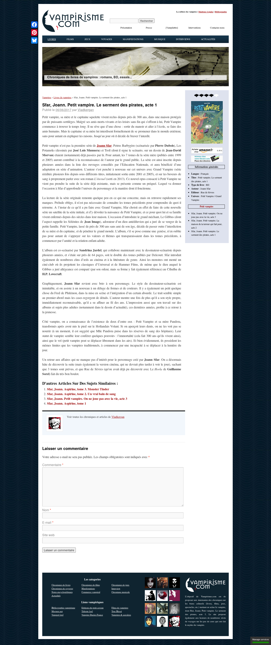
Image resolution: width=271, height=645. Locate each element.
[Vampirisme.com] (73, 31)
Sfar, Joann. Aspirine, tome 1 (66, 403)
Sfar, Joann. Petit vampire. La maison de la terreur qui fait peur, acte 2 (206, 224)
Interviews (183, 39)
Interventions (194, 27)
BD (207, 184)
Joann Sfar (104, 145)
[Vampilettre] (172, 27)
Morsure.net (57, 611)
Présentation (126, 27)
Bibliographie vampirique (63, 607)
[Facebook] (34, 25)
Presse (149, 27)
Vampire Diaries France (92, 614)
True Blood (116, 611)
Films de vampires (119, 607)
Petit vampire (206, 206)
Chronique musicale (120, 591)
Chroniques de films (91, 584)
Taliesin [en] (87, 611)
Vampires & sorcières (121, 614)
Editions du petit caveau (93, 607)
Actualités (208, 39)
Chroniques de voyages (62, 588)
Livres (52, 39)
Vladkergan (86, 109)
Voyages (106, 39)
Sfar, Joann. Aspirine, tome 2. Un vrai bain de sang (81, 393)
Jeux (87, 39)
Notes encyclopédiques (62, 591)
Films (70, 39)
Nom (46, 510)
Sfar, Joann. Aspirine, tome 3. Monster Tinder (78, 389)
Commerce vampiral (91, 591)
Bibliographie (221, 11)
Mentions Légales (205, 11)
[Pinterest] (34, 32)
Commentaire (52, 464)
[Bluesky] (34, 40)
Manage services (260, 639)
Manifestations (133, 39)
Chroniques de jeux (120, 584)
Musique (159, 39)
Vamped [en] (57, 614)
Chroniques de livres (61, 584)
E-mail (47, 522)
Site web (48, 535)
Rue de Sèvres (207, 192)
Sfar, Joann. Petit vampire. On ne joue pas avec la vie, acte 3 (87, 398)
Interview (115, 588)
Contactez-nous (217, 27)
